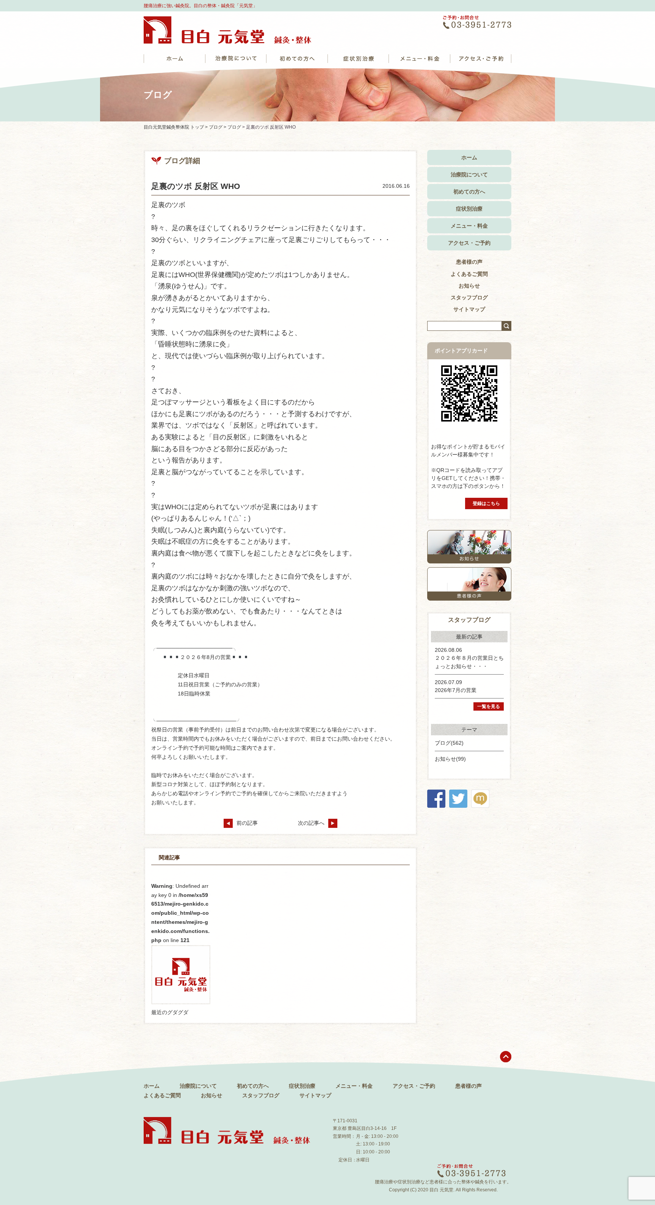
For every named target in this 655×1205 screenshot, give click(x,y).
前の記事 (247, 823)
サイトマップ (469, 309)
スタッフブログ (469, 297)
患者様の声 (469, 262)
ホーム (469, 157)
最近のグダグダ (169, 1012)
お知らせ (469, 286)
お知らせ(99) (450, 759)
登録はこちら (486, 503)
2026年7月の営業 (455, 690)
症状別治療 (469, 209)
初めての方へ (469, 192)
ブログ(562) (449, 743)
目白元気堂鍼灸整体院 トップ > (176, 127)
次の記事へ (311, 823)
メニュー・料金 (469, 226)
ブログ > (218, 127)
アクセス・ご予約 (469, 243)
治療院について (469, 174)
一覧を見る (488, 706)
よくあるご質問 (469, 274)
